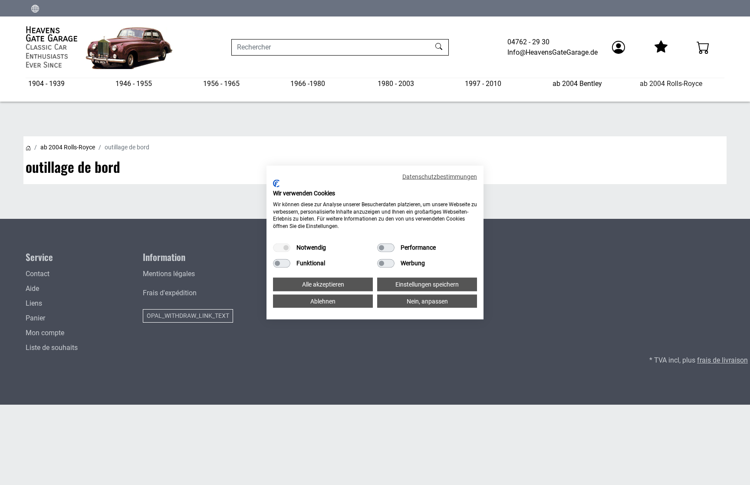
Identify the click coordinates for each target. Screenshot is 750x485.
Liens (34, 303)
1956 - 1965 (221, 83)
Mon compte (45, 333)
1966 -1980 (307, 83)
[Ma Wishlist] (660, 47)
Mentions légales (169, 274)
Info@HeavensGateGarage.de (552, 52)
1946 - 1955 (133, 83)
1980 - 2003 (396, 83)
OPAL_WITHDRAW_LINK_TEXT (188, 315)
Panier (35, 318)
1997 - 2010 (483, 83)
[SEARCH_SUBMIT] (440, 47)
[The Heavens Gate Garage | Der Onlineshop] (99, 47)
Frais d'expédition (170, 293)
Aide (32, 288)
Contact (37, 274)
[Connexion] (618, 47)
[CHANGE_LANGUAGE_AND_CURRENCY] (35, 8)
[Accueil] (28, 147)
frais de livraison (722, 360)
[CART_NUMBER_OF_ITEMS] (703, 47)
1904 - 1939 (46, 83)
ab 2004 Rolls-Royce (671, 83)
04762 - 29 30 (528, 42)
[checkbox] (281, 248)
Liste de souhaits (52, 347)
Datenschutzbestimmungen (439, 176)
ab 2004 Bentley (577, 83)
